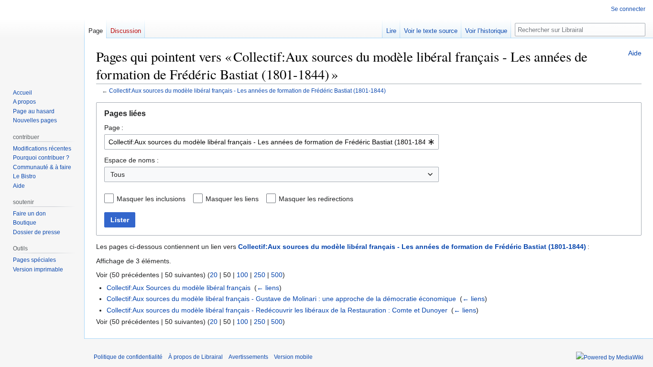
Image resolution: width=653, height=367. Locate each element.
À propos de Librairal (195, 357)
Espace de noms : (131, 160)
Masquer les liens (232, 199)
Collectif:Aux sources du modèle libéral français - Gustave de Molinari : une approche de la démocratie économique (281, 298)
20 (214, 275)
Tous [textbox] (117, 174)
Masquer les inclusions (151, 199)
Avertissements (248, 357)
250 (259, 275)
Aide (635, 53)
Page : (113, 127)
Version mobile (293, 357)
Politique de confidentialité (128, 357)
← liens (268, 287)
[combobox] (271, 142)
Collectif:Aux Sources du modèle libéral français (178, 287)
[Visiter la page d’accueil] (42, 38)
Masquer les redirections (316, 199)
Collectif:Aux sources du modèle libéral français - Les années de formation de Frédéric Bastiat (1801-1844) (247, 90)
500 (277, 275)
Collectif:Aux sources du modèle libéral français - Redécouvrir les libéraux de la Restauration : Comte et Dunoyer (277, 310)
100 (242, 275)
